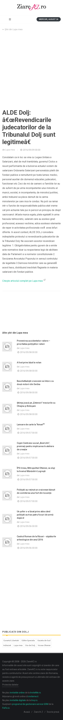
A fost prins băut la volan (29, 362)
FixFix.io (6, 708)
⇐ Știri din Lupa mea (12, 29)
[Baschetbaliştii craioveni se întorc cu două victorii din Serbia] (7, 387)
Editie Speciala (28, 640)
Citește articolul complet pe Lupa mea (22, 280)
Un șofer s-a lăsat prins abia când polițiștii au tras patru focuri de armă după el (35, 514)
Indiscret (7, 645)
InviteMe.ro (35, 692)
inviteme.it (33, 696)
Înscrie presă (53, 712)
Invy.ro (34, 700)
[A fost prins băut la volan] (7, 367)
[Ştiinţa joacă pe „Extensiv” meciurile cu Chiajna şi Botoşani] (7, 409)
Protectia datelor (10, 684)
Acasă (27, 712)
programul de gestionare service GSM (30, 704)
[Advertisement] (31, 70)
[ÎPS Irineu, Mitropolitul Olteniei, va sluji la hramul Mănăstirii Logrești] (7, 474)
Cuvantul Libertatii (11, 640)
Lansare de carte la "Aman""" (31, 424)
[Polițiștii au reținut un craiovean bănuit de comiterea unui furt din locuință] (7, 495)
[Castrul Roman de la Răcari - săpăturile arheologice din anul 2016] (7, 542)
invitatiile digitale (18, 700)
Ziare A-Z (38, 712)
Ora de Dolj (30, 645)
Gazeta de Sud (43, 640)
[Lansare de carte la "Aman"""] (7, 429)
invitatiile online (17, 692)
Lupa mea (10, 150)
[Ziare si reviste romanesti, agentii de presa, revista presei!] (31, 7)
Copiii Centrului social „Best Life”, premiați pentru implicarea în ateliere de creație (35, 446)
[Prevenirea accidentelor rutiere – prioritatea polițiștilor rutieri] (7, 347)
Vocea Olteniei (44, 645)
